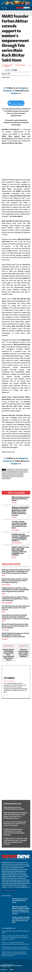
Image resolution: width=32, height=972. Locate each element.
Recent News (16, 543)
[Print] (24, 82)
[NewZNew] (23, 8)
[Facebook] (3, 82)
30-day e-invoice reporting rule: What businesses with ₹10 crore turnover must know (19, 525)
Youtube (14, 93)
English (4, 471)
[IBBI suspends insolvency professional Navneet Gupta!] (6, 500)
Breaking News (8, 65)
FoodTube (5, 630)
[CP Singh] (3, 70)
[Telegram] (28, 82)
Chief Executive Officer (21, 469)
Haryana (5, 639)
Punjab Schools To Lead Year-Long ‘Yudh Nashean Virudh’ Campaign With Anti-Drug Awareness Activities (20, 551)
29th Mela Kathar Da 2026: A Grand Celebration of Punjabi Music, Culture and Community (15, 598)
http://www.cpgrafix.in (9, 681)
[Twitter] (7, 82)
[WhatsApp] (12, 82)
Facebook (7, 91)
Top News (6, 66)
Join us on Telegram (17, 104)
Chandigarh (10, 469)
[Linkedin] (16, 82)
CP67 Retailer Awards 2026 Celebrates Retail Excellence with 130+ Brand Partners (15, 607)
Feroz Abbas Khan (13, 471)
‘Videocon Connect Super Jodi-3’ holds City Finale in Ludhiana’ (23, 653)
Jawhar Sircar (23, 471)
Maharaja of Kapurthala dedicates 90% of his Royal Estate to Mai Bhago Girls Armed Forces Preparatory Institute (20, 511)
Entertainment (7, 602)
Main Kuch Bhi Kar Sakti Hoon (10, 474)
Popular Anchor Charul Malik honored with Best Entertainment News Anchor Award (8, 655)
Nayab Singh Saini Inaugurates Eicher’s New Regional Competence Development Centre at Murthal (15, 635)
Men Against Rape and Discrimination (12, 476)
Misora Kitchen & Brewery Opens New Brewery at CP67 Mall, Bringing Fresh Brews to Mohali (15, 625)
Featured (15, 530)
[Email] (20, 82)
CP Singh (14, 70)
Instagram (23, 88)
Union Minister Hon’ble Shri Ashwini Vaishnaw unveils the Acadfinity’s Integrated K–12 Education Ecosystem (15, 616)
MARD (21, 474)
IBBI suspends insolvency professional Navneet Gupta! (21, 498)
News (14, 502)
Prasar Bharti (6, 478)
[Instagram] (6, 890)
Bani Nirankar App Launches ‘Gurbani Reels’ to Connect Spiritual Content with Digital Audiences (21, 537)
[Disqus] (16, 724)
